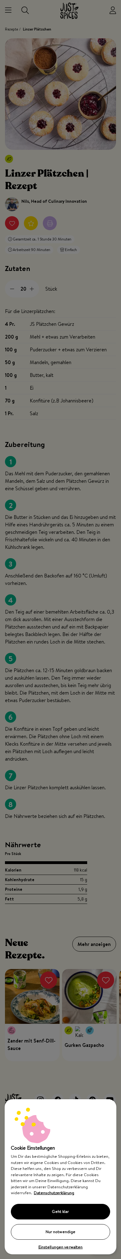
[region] (60, 1177)
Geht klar (60, 1211)
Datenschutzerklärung (54, 1192)
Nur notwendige (61, 1231)
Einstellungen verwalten (60, 1247)
